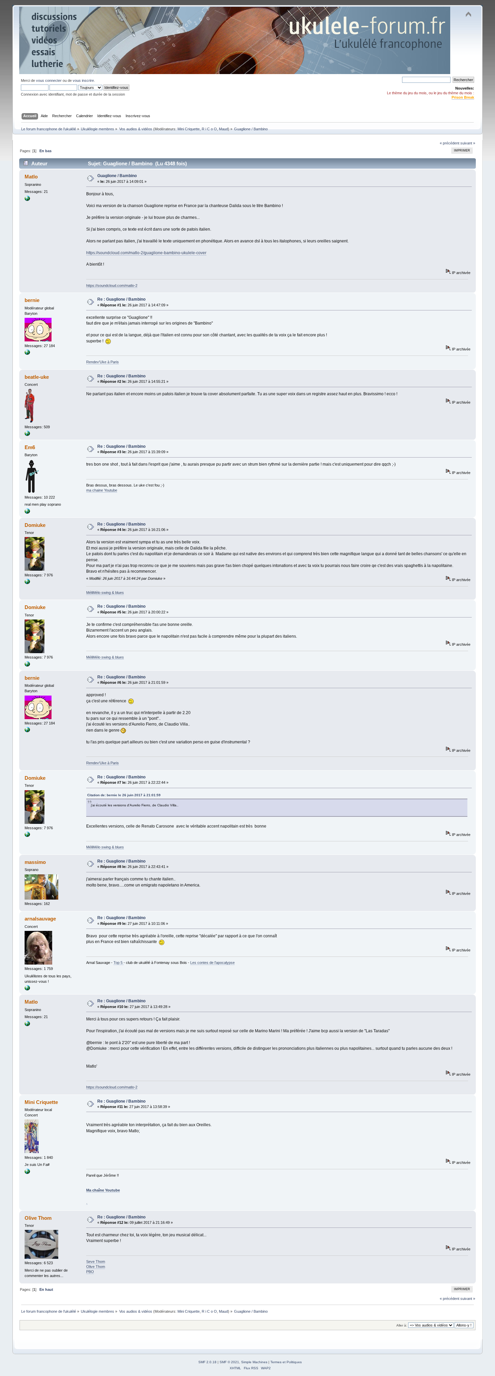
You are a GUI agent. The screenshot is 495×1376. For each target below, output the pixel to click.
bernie (32, 300)
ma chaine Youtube (101, 490)
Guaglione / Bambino (117, 175)
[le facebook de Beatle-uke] (27, 435)
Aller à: (401, 1325)
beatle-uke (37, 377)
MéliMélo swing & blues (105, 593)
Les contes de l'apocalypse (212, 963)
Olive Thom (38, 1218)
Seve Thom (95, 1262)
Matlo (31, 176)
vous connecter (49, 80)
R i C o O (209, 129)
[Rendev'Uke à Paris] (27, 353)
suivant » (467, 143)
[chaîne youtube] (27, 1173)
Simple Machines (254, 1362)
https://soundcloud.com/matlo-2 (111, 285)
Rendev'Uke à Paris (102, 362)
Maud (223, 129)
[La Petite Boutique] (27, 512)
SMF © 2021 (229, 1362)
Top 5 (118, 963)
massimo (35, 862)
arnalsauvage (40, 918)
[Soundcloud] (27, 200)
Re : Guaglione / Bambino (121, 299)
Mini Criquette (188, 129)
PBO (90, 1272)
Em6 (30, 447)
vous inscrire (83, 80)
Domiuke (35, 525)
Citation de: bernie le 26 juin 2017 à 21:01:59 (124, 795)
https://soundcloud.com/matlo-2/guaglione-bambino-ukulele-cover (146, 252)
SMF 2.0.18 (207, 1362)
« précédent (449, 143)
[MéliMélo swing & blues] (27, 583)
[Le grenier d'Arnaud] (27, 989)
